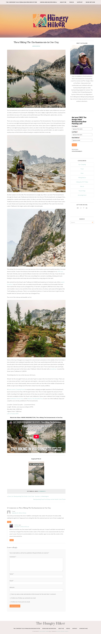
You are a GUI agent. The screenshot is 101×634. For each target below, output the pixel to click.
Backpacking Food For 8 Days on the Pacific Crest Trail (49, 499)
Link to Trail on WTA (12, 413)
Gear (82, 173)
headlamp (53, 369)
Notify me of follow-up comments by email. (23, 598)
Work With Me (90, 2)
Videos (71, 2)
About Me (63, 2)
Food (82, 169)
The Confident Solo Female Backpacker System (21, 2)
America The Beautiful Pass (35, 398)
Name (12, 574)
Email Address (76, 137)
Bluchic (58, 631)
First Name (75, 126)
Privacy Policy (65, 631)
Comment (13, 556)
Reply (9, 522)
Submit (74, 145)
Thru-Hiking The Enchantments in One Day (36, 42)
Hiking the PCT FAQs (82, 182)
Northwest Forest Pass (16, 398)
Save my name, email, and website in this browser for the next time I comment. (33, 594)
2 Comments (42, 491)
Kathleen (16, 525)
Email (11, 580)
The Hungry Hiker (50, 623)
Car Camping (82, 164)
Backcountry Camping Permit (16, 389)
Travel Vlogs (82, 190)
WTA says (60, 271)
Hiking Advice (36, 46)
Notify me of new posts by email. (20, 602)
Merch (82, 186)
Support (80, 2)
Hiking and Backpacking (48, 2)
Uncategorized (82, 195)
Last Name (75, 132)
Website (12, 587)
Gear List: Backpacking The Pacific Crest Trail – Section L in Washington (28, 496)
